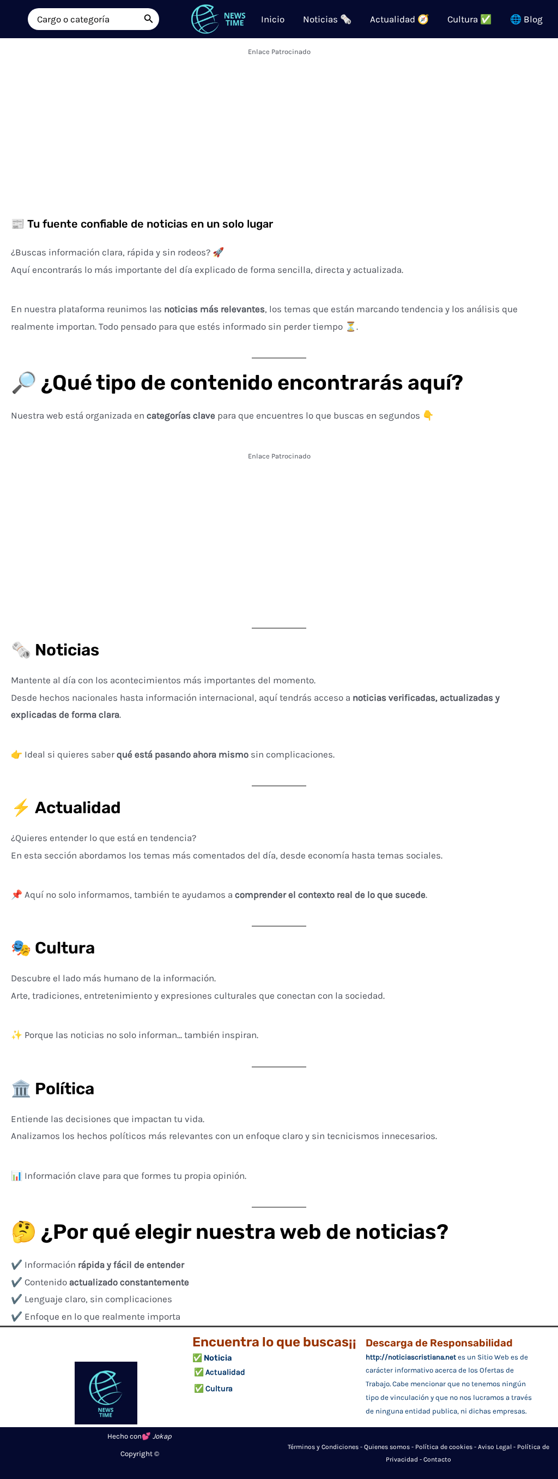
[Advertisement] (279, 136)
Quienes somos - (389, 1447)
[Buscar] (149, 19)
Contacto (437, 1459)
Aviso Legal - (497, 1447)
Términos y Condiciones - (326, 1447)
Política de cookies (443, 1447)
